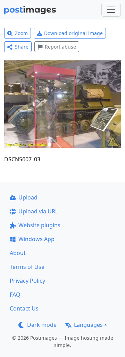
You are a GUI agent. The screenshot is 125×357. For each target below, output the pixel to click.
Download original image (73, 33)
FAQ (15, 294)
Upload (28, 197)
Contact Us (24, 308)
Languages (88, 325)
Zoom (21, 33)
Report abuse (60, 46)
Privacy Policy (27, 280)
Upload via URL (38, 211)
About (18, 253)
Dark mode (42, 325)
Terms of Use (27, 267)
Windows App (36, 239)
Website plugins (39, 225)
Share (21, 46)
